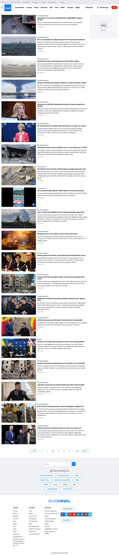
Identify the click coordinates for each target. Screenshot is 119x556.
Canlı (114, 7)
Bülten (31, 513)
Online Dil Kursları (34, 534)
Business (44, 7)
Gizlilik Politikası (49, 521)
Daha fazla (48, 507)
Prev (34, 451)
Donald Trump (44, 480)
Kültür (63, 7)
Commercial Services (51, 513)
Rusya (55, 484)
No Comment (41, 166)
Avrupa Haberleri (42, 15)
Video (14, 531)
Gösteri (45, 484)
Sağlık (77, 7)
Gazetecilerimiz (17, 536)
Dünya (36, 7)
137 (77, 451)
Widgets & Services (35, 529)
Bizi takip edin (33, 521)
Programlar (16, 534)
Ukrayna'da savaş (63, 475)
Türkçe (5, 2)
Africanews (32, 531)
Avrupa (29, 7)
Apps (30, 524)
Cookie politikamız (50, 518)
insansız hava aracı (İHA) (62, 480)
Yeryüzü (70, 7)
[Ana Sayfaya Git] (7, 7)
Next (56, 7)
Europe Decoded (42, 404)
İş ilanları (47, 526)
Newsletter (66, 520)
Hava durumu (33, 516)
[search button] (59, 2)
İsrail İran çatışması (46, 475)
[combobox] (69, 2)
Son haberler (19, 7)
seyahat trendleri (52, 489)
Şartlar (47, 516)
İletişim (47, 524)
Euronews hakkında (51, 511)
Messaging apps (34, 526)
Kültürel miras (67, 489)
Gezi (51, 7)
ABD (74, 484)
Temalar (15, 507)
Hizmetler (32, 507)
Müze (77, 480)
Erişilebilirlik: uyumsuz (51, 529)
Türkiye (65, 484)
